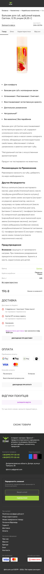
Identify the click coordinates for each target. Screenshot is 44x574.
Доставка (6, 528)
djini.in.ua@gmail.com (14, 470)
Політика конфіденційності (13, 514)
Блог (4, 547)
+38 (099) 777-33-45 (10, 455)
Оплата (5, 531)
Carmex (39, 268)
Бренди (5, 545)
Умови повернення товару (12, 520)
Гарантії (5, 525)
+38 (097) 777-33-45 (10, 457)
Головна (5, 11)
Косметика (14, 11)
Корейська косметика (30, 11)
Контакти (6, 550)
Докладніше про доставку (22, 338)
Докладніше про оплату (22, 385)
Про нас (5, 539)
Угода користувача (9, 517)
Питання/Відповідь (9, 522)
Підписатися (22, 498)
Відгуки (5, 542)
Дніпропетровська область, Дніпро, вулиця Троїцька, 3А (23, 465)
